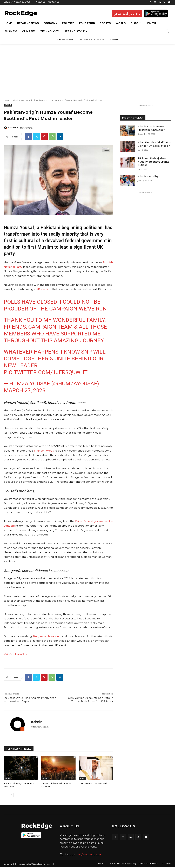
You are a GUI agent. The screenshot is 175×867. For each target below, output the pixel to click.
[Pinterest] (44, 136)
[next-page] (11, 795)
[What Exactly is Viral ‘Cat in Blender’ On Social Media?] (127, 146)
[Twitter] (164, 2)
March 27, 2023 (24, 390)
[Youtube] (169, 2)
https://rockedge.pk (40, 727)
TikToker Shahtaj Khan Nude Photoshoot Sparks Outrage (153, 162)
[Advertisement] (87, 69)
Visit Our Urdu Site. (16, 654)
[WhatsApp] (52, 136)
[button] (167, 31)
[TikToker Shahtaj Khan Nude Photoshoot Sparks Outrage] (127, 162)
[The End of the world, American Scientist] (58, 768)
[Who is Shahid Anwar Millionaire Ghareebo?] (127, 130)
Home (7, 100)
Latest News (18, 100)
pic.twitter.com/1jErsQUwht (46, 372)
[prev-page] (6, 795)
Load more (144, 192)
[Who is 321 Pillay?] (127, 180)
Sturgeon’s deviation (45, 636)
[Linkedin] (160, 2)
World (29, 100)
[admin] (6, 127)
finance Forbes (43, 450)
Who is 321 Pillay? (149, 176)
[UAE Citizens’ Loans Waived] (96, 768)
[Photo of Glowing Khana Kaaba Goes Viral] (21, 768)
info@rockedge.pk (88, 854)
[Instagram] (155, 2)
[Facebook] (150, 2)
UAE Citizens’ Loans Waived (93, 783)
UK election (43, 289)
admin (14, 127)
